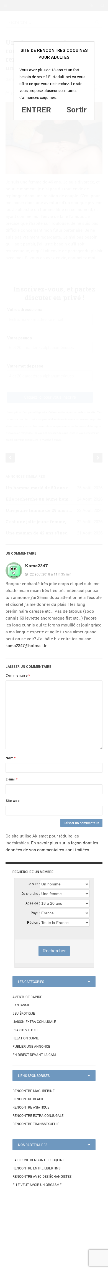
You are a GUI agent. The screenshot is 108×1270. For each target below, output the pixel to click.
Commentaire (18, 675)
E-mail (11, 779)
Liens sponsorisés (34, 1075)
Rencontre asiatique (30, 1107)
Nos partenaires (32, 1144)
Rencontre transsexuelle (35, 1124)
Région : (33, 923)
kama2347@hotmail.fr (26, 645)
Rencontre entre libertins (36, 1168)
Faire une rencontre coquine (38, 1160)
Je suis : (34, 884)
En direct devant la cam (34, 1054)
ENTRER (36, 109)
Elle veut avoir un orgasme (36, 1184)
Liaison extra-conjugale (34, 1021)
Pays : (35, 913)
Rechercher (54, 951)
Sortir (76, 109)
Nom (11, 758)
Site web (12, 801)
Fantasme (21, 1005)
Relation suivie (25, 1038)
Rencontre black (27, 1099)
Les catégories (31, 981)
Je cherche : (31, 894)
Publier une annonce (31, 1046)
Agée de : (32, 903)
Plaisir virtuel (25, 1030)
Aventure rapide (27, 997)
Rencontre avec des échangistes (41, 1176)
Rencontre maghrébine (33, 1090)
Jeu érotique (23, 1013)
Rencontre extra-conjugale (37, 1115)
